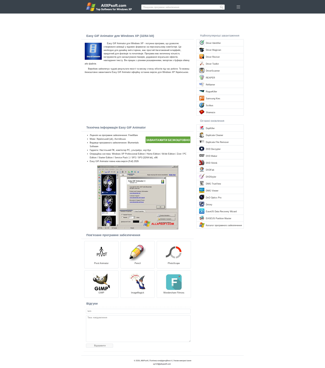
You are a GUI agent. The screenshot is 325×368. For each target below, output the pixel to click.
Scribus (209, 105)
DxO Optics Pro (213, 197)
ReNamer (210, 84)
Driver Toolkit (212, 64)
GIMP (101, 292)
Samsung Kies (213, 98)
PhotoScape (174, 263)
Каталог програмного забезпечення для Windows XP (224, 225)
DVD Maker (211, 156)
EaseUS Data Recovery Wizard (221, 211)
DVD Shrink (211, 163)
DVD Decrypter (213, 149)
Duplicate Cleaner (214, 135)
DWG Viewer (212, 190)
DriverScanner (213, 71)
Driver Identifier (213, 43)
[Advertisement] (162, 22)
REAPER (210, 77)
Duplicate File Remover (217, 142)
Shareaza (210, 112)
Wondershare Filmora (173, 292)
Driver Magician (213, 50)
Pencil (138, 263)
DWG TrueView (213, 183)
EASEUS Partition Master (218, 218)
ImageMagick (137, 292)
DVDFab (210, 170)
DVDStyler (211, 177)
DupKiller (210, 128)
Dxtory (209, 204)
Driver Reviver (213, 57)
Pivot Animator (101, 263)
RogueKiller (211, 91)
